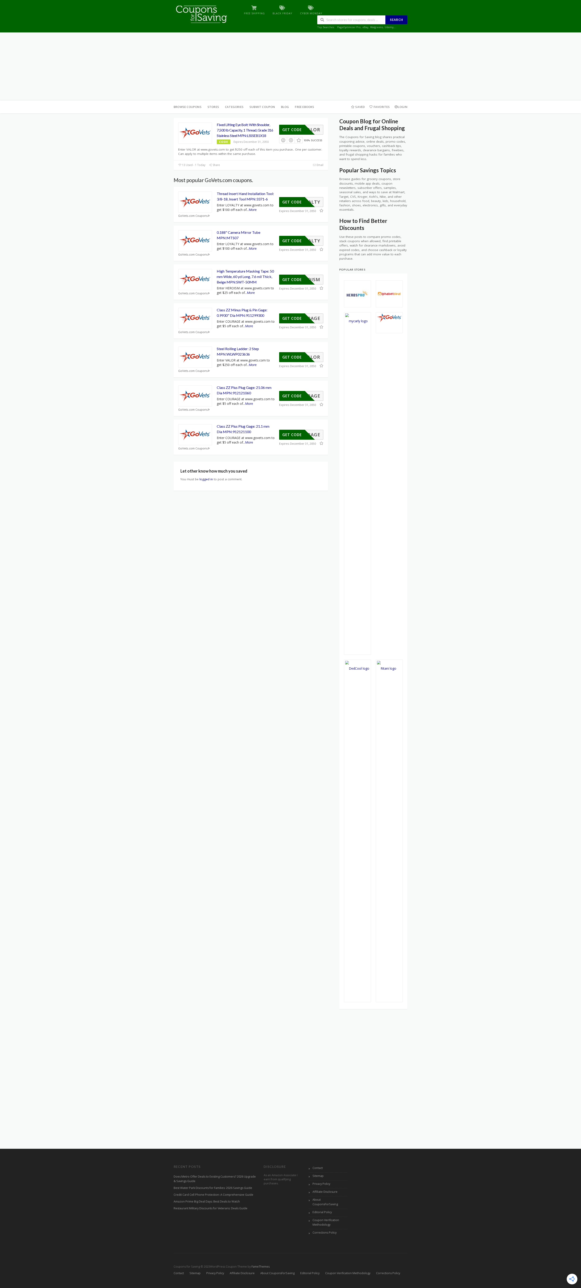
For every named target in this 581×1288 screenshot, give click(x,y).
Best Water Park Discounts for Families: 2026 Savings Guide (213, 1188)
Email (319, 165)
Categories (234, 107)
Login (402, 107)
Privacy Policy (321, 1184)
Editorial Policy (322, 1212)
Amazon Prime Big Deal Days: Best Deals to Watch (207, 1201)
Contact (318, 1168)
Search (396, 20)
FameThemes (260, 1266)
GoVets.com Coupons (193, 216)
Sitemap (318, 1176)
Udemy (389, 27)
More (253, 209)
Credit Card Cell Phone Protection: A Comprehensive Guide (213, 1195)
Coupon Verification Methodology (326, 1222)
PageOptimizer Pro (349, 27)
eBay (365, 27)
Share (216, 165)
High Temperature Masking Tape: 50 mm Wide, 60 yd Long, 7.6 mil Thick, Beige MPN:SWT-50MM (245, 276)
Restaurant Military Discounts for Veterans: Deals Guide (210, 1208)
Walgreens (376, 27)
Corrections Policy (325, 1232)
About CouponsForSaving (325, 1202)
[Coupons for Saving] (202, 14)
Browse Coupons (188, 107)
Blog (285, 107)
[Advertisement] (290, 66)
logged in (206, 479)
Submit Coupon (262, 107)
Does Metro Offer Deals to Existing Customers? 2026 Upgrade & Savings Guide (215, 1179)
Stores (213, 107)
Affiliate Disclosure (325, 1192)
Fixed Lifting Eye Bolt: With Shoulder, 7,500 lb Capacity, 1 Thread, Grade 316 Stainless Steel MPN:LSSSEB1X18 (245, 130)
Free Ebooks (304, 107)
